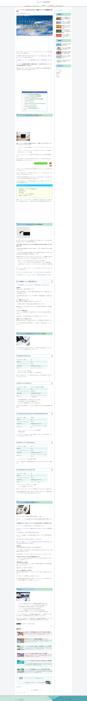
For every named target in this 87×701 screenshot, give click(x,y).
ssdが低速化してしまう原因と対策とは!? (31, 97)
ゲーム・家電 (19, 623)
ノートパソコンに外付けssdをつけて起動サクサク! (32, 94)
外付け (31, 623)
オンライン (58, 68)
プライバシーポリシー (68, 698)
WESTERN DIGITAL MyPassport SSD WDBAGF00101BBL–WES (35, 103)
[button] (70, 10)
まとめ (25, 109)
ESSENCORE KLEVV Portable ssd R (31, 106)
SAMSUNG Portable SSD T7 (29, 100)
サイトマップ (48, 698)
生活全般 (57, 76)
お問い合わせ (62, 698)
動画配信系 (58, 72)
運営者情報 (57, 698)
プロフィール (53, 698)
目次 (33, 92)
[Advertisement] (34, 43)
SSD (22, 623)
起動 (33, 623)
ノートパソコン (27, 623)
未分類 (57, 74)
